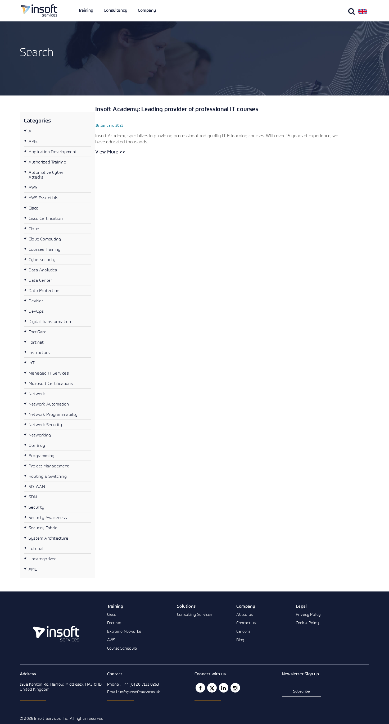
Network (37, 393)
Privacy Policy (308, 614)
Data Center (40, 280)
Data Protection (44, 290)
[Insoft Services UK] (39, 10)
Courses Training (44, 249)
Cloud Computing (45, 239)
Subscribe (301, 691)
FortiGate (38, 331)
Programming (41, 455)
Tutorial (36, 548)
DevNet (36, 300)
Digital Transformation (50, 321)
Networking (40, 435)
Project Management (49, 465)
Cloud (34, 228)
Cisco (33, 208)
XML (33, 569)
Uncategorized (43, 558)
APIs (33, 141)
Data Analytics (43, 269)
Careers (243, 631)
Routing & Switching (48, 476)
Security (36, 507)
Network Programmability (53, 414)
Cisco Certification (46, 218)
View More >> (110, 151)
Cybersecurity (42, 259)
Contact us (246, 622)
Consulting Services (194, 614)
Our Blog (37, 445)
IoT (32, 362)
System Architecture (48, 538)
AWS (33, 187)
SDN (33, 496)
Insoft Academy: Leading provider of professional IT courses (176, 108)
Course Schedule (122, 648)
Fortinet (36, 342)
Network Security (45, 424)
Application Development (53, 151)
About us (244, 614)
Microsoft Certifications (51, 383)
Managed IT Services (49, 373)
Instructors (39, 352)
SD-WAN (37, 486)
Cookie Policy (307, 622)
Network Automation (49, 404)
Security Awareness (48, 517)
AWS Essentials (43, 197)
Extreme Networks (124, 631)
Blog (240, 639)
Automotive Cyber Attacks (46, 175)
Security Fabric (43, 527)
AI (31, 131)
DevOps (36, 311)
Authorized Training (47, 162)
